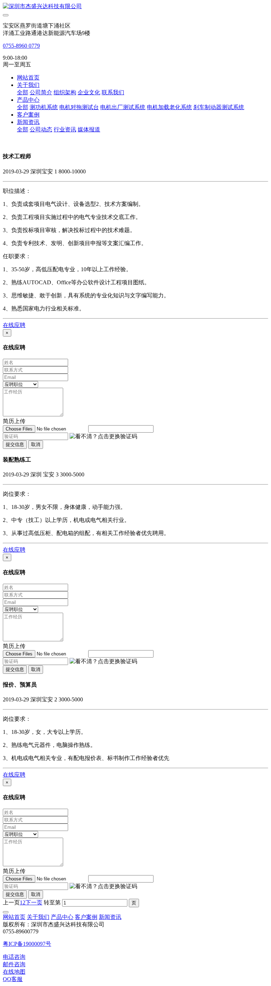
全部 (22, 92)
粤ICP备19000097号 (27, 944)
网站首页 (28, 78)
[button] (103, 436)
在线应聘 (14, 325)
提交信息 (15, 444)
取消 (35, 444)
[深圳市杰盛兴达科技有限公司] (135, 6)
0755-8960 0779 (21, 46)
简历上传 (14, 421)
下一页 (33, 902)
